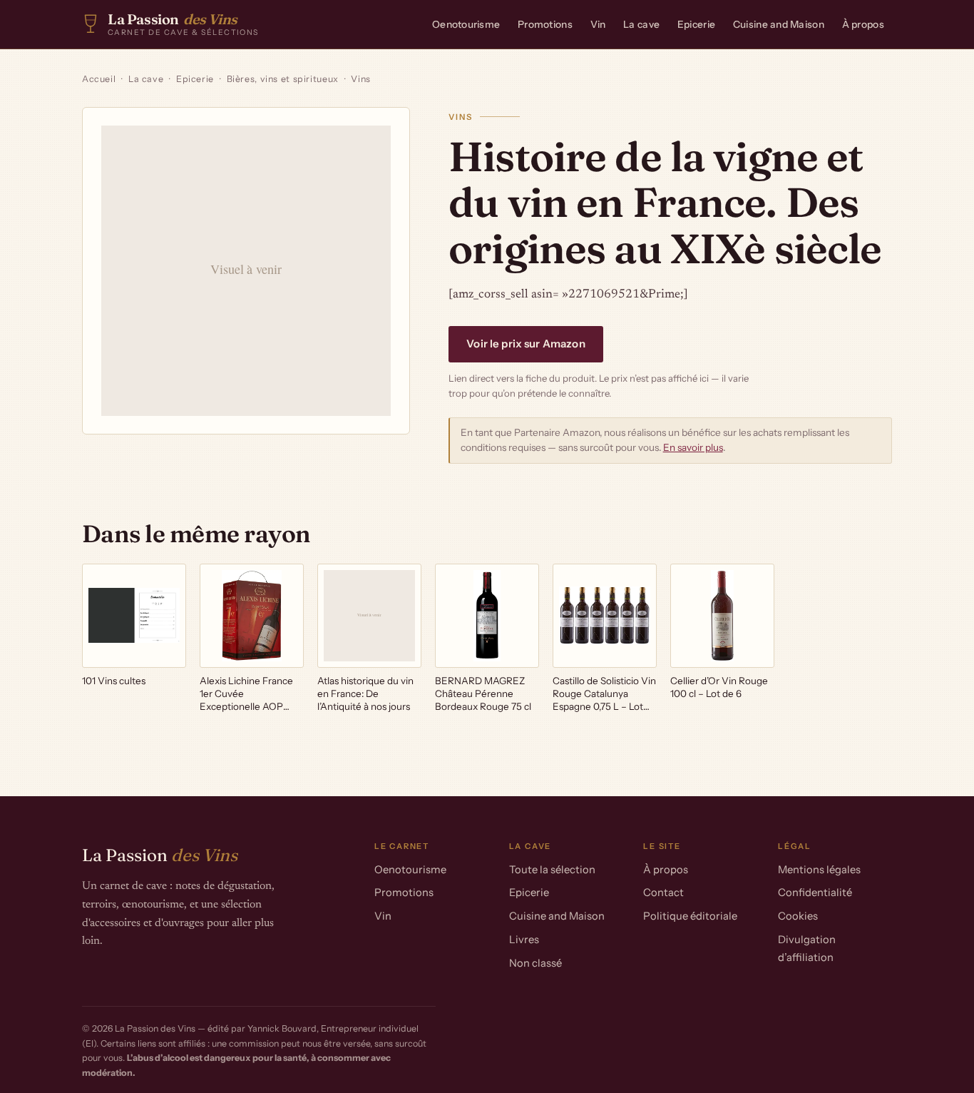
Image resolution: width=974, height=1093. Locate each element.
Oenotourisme (466, 24)
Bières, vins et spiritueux (283, 78)
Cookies (798, 916)
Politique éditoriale (690, 916)
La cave (641, 24)
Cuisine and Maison (778, 24)
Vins (361, 78)
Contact (663, 892)
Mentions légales (819, 869)
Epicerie (696, 24)
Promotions (545, 24)
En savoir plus (693, 447)
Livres (524, 939)
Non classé (535, 963)
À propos (863, 24)
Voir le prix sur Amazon (525, 343)
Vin (598, 24)
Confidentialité (815, 892)
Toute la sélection (552, 869)
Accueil (99, 78)
